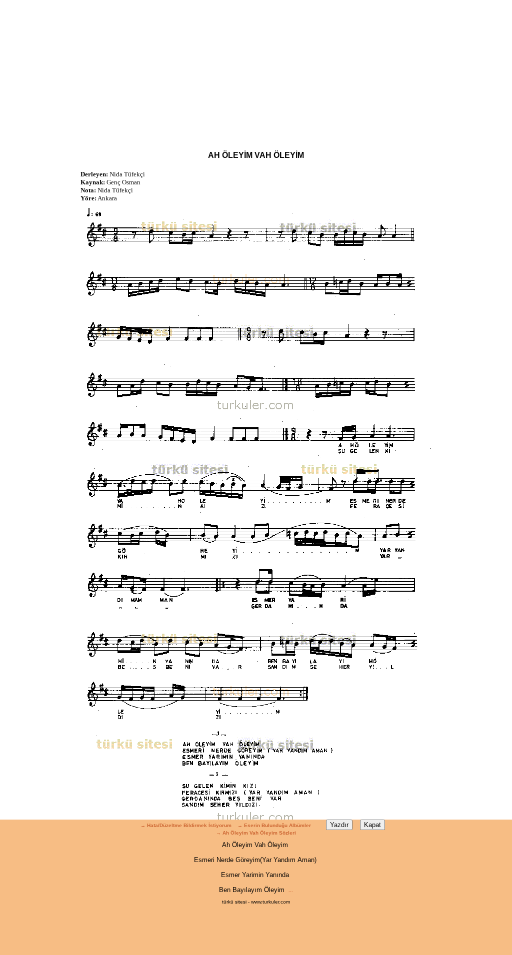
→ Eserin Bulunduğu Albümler (275, 825)
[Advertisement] (256, 70)
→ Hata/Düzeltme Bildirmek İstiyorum (186, 825)
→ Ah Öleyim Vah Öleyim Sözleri (256, 833)
